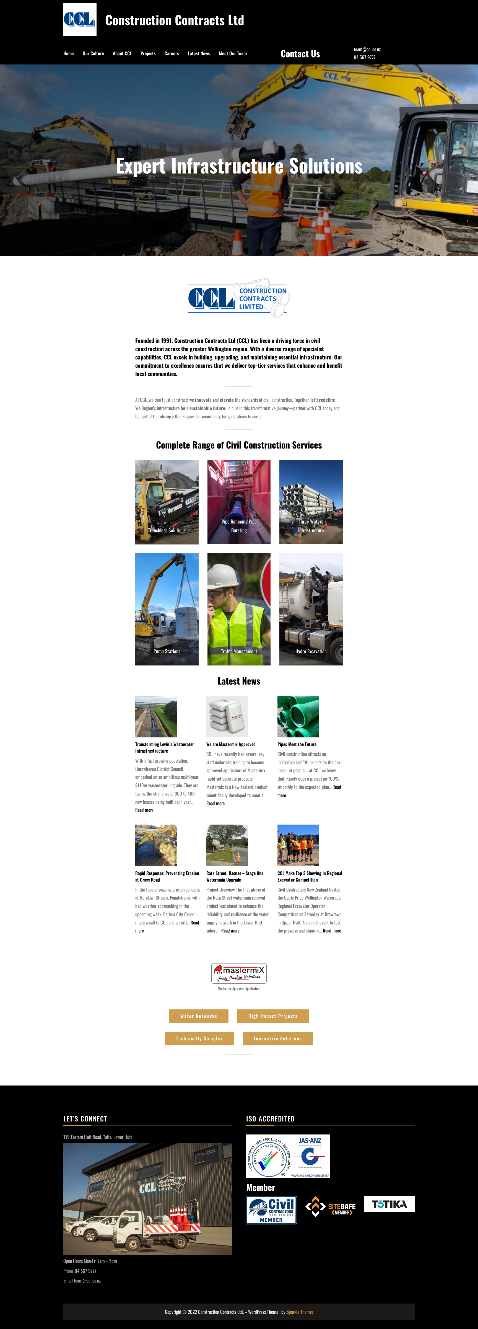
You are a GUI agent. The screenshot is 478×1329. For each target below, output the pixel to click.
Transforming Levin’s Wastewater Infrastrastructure (164, 747)
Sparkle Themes (300, 1311)
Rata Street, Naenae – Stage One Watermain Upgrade (234, 876)
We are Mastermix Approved (231, 744)
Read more (144, 809)
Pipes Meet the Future (296, 744)
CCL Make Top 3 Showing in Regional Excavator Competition (309, 876)
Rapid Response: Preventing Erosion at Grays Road (167, 876)
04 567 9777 (365, 57)
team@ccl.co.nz (367, 49)
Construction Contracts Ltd (174, 19)
